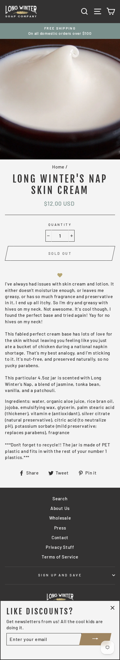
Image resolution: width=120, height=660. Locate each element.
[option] (60, 31)
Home (58, 166)
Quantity (60, 224)
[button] (60, 275)
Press (60, 527)
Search (60, 498)
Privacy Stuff (60, 547)
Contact (60, 537)
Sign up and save (60, 575)
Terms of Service (60, 556)
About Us (60, 508)
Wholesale (60, 517)
